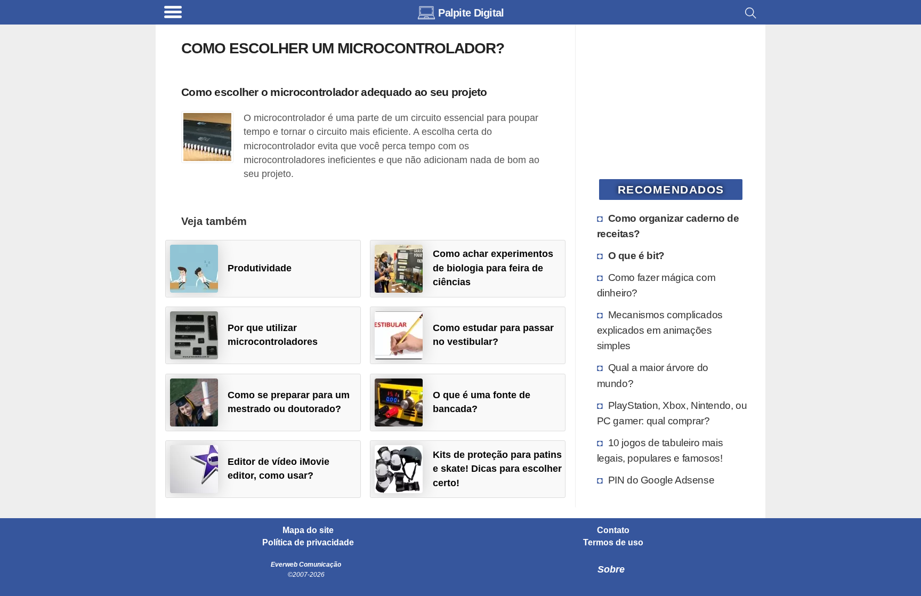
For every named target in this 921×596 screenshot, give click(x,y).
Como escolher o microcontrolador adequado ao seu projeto (334, 92)
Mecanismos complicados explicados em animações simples (660, 330)
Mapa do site (308, 530)
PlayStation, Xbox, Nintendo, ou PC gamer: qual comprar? (672, 412)
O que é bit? (636, 255)
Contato (613, 530)
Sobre (611, 569)
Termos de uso (613, 542)
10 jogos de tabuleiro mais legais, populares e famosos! (660, 450)
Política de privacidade (308, 542)
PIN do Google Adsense (661, 480)
